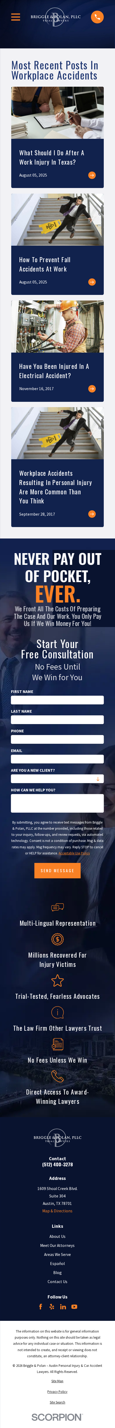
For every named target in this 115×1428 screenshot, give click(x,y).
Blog (57, 1272)
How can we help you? (33, 790)
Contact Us (57, 1281)
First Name (22, 691)
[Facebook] (41, 1307)
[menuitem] (57, 1381)
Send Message (57, 870)
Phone (17, 731)
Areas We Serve (57, 1254)
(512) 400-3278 (57, 1164)
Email (16, 750)
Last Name (21, 711)
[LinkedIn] (63, 1307)
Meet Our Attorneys (57, 1245)
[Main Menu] (15, 17)
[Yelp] (52, 1307)
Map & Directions (57, 1210)
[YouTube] (74, 1307)
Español (57, 1263)
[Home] (55, 17)
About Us (57, 1236)
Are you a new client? (33, 770)
